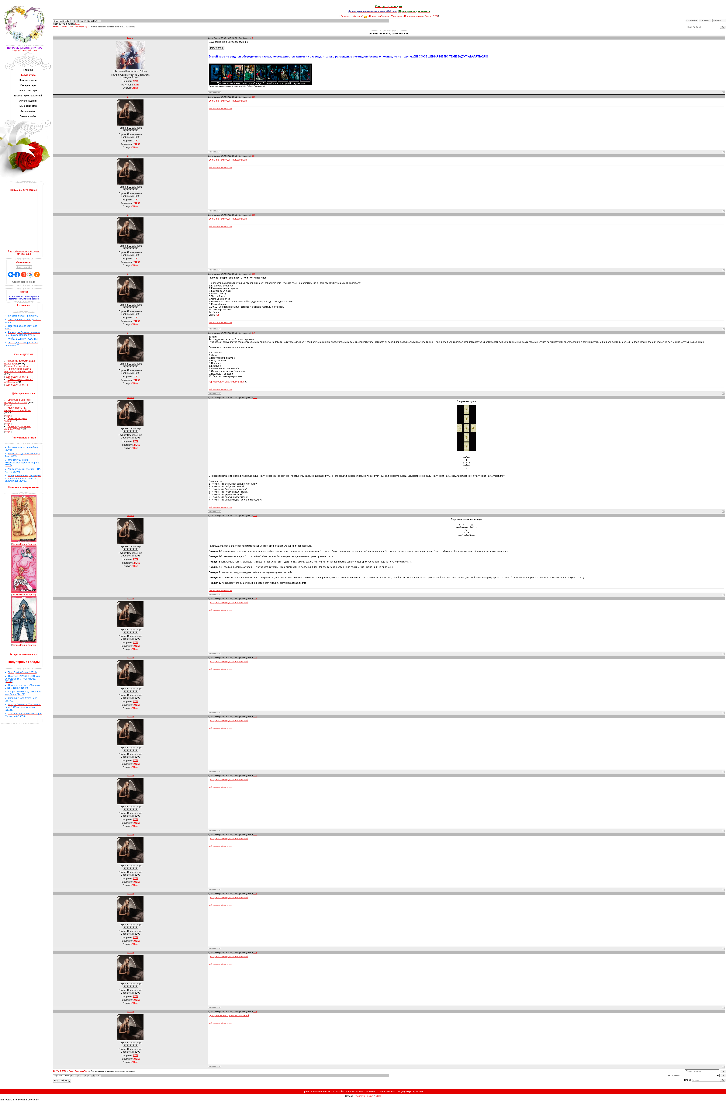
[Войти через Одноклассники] (37, 274)
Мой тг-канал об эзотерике (220, 108)
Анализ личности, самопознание (105, 27)
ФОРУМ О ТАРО (60, 27)
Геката (77, 24)
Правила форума (413, 16)
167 (253, 156)
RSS (435, 16)
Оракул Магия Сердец (24, 544)
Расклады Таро (82, 27)
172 (255, 515)
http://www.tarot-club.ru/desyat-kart (226, 381)
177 (255, 835)
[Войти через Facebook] (17, 274)
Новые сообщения (379, 16)
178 (255, 894)
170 (253, 333)
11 (89, 21)
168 (253, 215)
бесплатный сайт (364, 1096)
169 (253, 274)
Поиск (428, 16)
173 (255, 599)
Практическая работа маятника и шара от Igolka (18, 370)
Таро (71, 27)
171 (255, 397)
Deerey (130, 97)
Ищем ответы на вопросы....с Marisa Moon (17, 409)
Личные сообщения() (352, 16)
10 (85, 21)
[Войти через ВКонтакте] (11, 274)
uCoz (378, 1096)
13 (96, 21)
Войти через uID (23, 267)
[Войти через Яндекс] (23, 274)
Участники (396, 16)
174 (255, 658)
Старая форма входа (23, 282)
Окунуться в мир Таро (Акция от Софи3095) (17, 401)
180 (255, 1012)
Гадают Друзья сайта (16, 366)
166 (253, 97)
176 (255, 776)
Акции (8, 405)
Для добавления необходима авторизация (24, 252)
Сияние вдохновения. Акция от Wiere (17, 427)
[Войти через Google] (30, 275)
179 (255, 953)
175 (255, 717)
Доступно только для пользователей (228, 100)
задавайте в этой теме (24, 50)
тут (217, 314)
